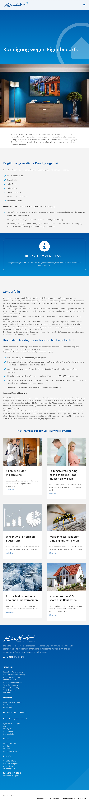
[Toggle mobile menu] (84, 5)
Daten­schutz (54, 798)
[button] (40, 657)
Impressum (41, 798)
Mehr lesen (10, 490)
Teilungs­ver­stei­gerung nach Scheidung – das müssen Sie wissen (63, 474)
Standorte (82, 798)
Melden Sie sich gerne (11, 775)
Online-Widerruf (68, 798)
